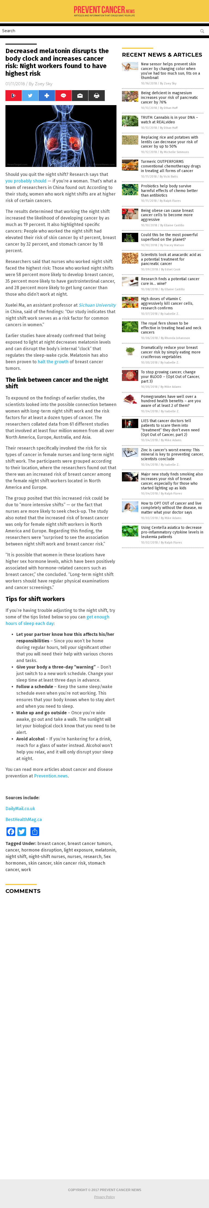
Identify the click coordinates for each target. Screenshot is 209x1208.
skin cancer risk (70, 863)
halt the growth (53, 361)
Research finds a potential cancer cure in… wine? (170, 281)
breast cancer (51, 843)
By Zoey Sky (168, 83)
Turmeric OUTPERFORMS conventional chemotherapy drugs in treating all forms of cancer (171, 166)
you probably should (26, 181)
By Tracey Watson (172, 245)
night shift (15, 856)
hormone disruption (41, 850)
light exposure (78, 850)
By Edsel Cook (170, 269)
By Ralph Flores (170, 201)
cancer (12, 850)
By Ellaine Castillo (172, 225)
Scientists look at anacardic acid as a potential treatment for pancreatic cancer (171, 259)
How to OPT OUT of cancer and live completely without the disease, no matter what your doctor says (171, 508)
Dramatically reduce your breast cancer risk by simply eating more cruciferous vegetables (171, 352)
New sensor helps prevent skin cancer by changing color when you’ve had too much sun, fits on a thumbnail (170, 71)
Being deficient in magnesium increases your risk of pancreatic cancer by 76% (169, 98)
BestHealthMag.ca (23, 819)
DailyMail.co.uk (20, 808)
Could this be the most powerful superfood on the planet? (169, 237)
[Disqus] (60, 966)
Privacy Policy (104, 1197)
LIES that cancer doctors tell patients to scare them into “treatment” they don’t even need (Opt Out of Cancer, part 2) (170, 428)
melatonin (105, 850)
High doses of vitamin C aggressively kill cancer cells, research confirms (167, 303)
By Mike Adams (171, 387)
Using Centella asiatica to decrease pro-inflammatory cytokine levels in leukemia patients (172, 532)
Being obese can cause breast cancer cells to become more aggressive (167, 215)
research (92, 856)
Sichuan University (97, 305)
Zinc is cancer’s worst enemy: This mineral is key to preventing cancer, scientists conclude (172, 455)
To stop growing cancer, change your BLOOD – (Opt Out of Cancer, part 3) (170, 377)
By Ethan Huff (168, 108)
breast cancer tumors (89, 843)
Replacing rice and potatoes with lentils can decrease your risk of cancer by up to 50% (169, 142)
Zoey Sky (44, 83)
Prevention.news (51, 776)
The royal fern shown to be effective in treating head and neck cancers (171, 328)
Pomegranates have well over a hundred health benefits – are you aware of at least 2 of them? (171, 401)
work (26, 869)
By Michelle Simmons (174, 152)
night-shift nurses (47, 856)
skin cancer (39, 863)
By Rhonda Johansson (175, 338)
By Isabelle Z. (170, 314)
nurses (74, 856)
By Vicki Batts (169, 176)
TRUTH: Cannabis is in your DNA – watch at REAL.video (169, 119)
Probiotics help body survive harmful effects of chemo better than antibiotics (169, 191)
